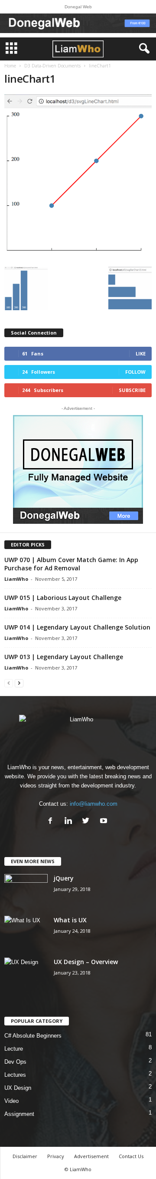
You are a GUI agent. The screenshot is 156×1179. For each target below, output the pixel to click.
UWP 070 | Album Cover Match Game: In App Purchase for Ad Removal (71, 564)
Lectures (15, 1075)
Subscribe (132, 390)
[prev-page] (8, 682)
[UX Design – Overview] (26, 974)
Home (10, 66)
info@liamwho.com (93, 804)
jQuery (64, 878)
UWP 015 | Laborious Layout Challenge (62, 597)
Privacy (55, 1156)
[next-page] (19, 682)
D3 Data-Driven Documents (52, 66)
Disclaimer (25, 1156)
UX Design (17, 1088)
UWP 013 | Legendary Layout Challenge (63, 657)
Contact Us (131, 1156)
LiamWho (16, 579)
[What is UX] (26, 932)
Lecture (13, 1048)
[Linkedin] (70, 821)
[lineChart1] (78, 178)
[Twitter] (88, 821)
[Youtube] (105, 821)
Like (141, 353)
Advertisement (91, 1156)
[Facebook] (52, 821)
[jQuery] (26, 890)
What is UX (70, 920)
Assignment (19, 1114)
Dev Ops (15, 1061)
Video (11, 1101)
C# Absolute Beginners (33, 1035)
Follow (135, 371)
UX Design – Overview (86, 962)
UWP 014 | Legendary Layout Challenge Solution (77, 627)
